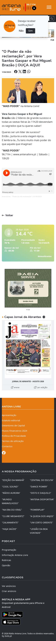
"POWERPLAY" (37, 509)
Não (21, 30)
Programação (9, 549)
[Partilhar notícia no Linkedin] (24, 71)
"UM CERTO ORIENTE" (41, 522)
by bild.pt (7, 636)
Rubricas (6, 560)
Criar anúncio (9, 591)
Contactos (7, 446)
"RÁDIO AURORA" (11, 492)
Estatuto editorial (11, 420)
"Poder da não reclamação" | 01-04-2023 (27, 196)
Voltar (9, 215)
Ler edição (41, 387)
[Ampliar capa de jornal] (28, 349)
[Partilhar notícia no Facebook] (16, 71)
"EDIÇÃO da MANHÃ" (13, 480)
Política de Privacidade (14, 435)
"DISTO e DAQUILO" (40, 492)
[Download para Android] (26, 614)
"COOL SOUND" (10, 486)
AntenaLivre (6, 196)
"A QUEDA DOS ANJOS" (42, 516)
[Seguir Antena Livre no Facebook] (4, 453)
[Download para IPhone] (28, 622)
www (16, 387)
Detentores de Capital (13, 425)
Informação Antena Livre (15, 555)
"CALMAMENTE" (10, 522)
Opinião (6, 565)
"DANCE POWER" (39, 486)
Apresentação (9, 415)
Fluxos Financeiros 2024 (14, 430)
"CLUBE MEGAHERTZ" (13, 516)
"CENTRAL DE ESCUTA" (42, 480)
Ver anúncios (9, 586)
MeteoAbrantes (45, 256)
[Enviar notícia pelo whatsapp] (28, 71)
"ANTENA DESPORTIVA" (42, 499)
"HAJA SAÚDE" (9, 529)
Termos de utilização (13, 441)
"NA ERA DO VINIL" (12, 509)
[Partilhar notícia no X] (20, 71)
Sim (30, 30)
